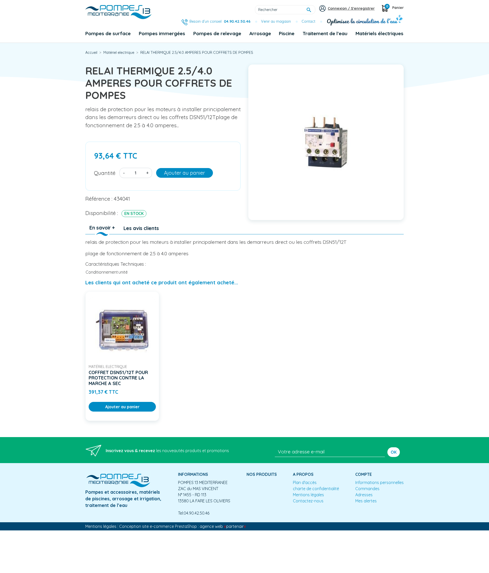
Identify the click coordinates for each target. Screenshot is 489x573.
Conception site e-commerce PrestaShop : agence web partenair (182, 526)
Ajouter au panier (184, 173)
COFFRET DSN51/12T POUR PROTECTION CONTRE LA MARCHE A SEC (118, 378)
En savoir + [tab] (102, 228)
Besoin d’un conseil (219, 21)
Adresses (364, 494)
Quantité (104, 173)
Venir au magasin (276, 21)
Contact (308, 21)
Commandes (367, 488)
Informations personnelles (379, 482)
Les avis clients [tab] (141, 228)
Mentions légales (308, 494)
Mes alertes (366, 500)
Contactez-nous (308, 500)
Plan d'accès (305, 482)
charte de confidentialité (316, 488)
